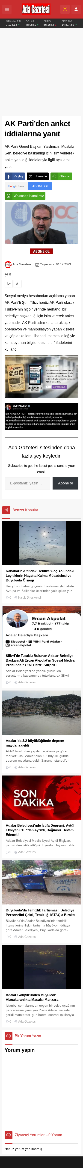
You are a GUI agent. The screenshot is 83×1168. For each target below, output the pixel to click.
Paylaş (18, 176)
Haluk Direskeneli (30, 597)
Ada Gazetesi (22, 264)
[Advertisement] (41, 72)
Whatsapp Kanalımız (29, 196)
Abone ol (65, 483)
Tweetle (41, 176)
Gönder (65, 176)
